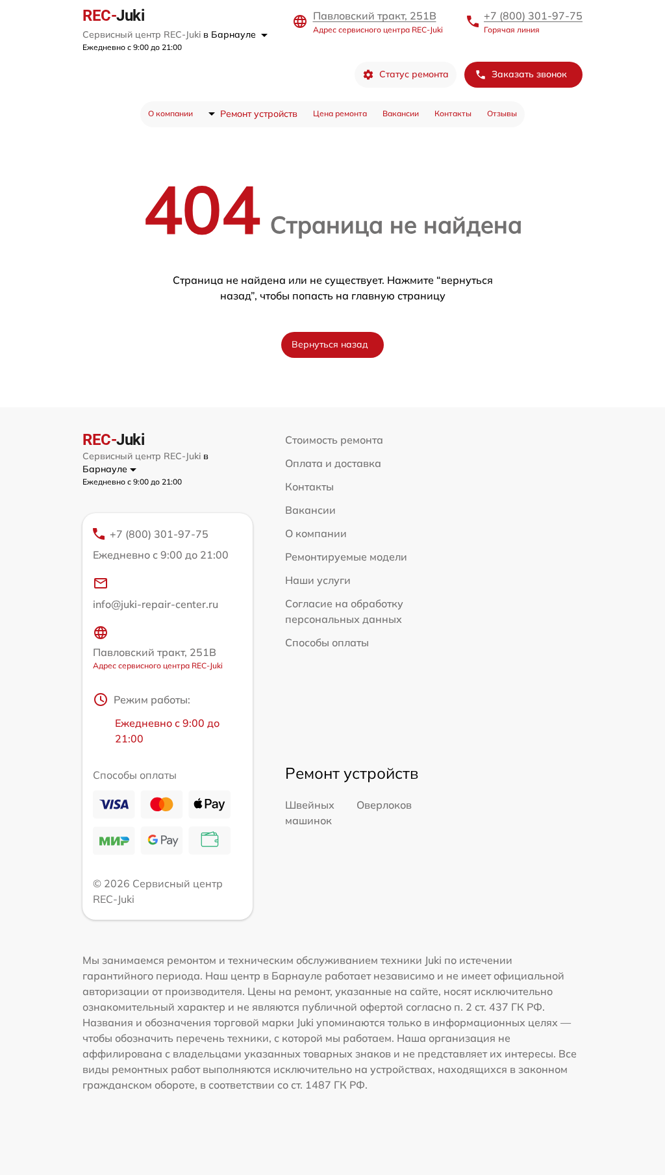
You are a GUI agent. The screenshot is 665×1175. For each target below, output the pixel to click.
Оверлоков (384, 804)
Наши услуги (318, 580)
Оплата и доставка (333, 463)
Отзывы (502, 113)
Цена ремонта (340, 113)
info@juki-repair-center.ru (155, 604)
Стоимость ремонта (334, 439)
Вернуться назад (330, 344)
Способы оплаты (327, 642)
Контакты (452, 113)
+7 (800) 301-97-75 (533, 15)
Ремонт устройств (258, 114)
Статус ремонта (414, 74)
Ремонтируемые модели (346, 556)
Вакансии (401, 113)
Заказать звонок (529, 74)
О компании (170, 113)
